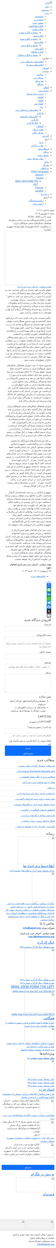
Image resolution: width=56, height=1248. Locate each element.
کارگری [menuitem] (40, 113)
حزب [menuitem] (46, 13)
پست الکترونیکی (43, 634)
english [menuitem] (39, 177)
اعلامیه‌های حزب (38, 576)
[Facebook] (28, 607)
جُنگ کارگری (45, 942)
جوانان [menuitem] (40, 100)
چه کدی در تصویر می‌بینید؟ (39, 727)
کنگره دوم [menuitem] (38, 42)
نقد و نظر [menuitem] (39, 81)
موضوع (47, 662)
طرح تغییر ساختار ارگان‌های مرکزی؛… (37, 815)
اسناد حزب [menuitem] (38, 19)
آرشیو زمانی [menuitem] (37, 203)
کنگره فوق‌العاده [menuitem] (36, 26)
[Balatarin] (28, 590)
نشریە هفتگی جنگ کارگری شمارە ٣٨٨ (37, 946)
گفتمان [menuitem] (45, 68)
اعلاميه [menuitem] (45, 58)
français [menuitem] (39, 187)
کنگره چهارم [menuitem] (37, 29)
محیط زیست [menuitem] (43, 155)
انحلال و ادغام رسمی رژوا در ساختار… (38, 820)
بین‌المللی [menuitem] (45, 168)
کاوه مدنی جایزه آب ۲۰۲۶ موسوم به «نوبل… (35, 826)
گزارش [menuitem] (45, 135)
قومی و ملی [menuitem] (37, 129)
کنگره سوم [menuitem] (38, 35)
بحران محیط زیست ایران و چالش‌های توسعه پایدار (32, 870)
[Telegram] (28, 603)
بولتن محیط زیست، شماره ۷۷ (41, 1085)
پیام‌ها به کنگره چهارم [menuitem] (28, 32)
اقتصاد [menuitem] (40, 97)
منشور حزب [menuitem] (37, 22)
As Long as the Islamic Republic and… (36, 771)
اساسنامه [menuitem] (39, 16)
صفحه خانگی (45, 651)
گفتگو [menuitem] (46, 87)
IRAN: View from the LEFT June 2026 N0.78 (33, 1014)
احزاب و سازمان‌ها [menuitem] (35, 93)
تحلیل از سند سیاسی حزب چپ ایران (38, 782)
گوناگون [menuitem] (39, 126)
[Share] (28, 585)
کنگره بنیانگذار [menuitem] (37, 51)
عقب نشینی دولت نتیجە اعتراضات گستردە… (35, 798)
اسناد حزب (46, 1089)
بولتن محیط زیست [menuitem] (35, 158)
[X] (28, 611)
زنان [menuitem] (41, 106)
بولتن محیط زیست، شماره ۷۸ (41, 1082)
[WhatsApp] (28, 598)
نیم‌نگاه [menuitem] (40, 84)
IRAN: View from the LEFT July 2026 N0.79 (33, 991)
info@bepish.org (45, 1244)
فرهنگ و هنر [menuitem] (43, 148)
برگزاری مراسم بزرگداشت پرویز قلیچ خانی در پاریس (30, 903)
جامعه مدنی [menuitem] (43, 90)
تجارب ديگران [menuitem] (37, 145)
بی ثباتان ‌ (51, 787)
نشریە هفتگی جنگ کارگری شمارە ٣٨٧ (37, 979)
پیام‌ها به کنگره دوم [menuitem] (29, 45)
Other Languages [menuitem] (40, 171)
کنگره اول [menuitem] (38, 48)
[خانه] (48, 3)
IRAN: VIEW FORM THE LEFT (32, 986)
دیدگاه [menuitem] (46, 152)
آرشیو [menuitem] (46, 197)
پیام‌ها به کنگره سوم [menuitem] (29, 39)
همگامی (48, 1018)
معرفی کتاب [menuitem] (37, 132)
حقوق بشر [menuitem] (38, 103)
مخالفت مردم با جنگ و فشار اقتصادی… (37, 776)
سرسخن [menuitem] (45, 9)
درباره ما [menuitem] (45, 194)
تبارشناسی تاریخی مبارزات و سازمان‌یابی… (35, 793)
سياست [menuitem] (45, 71)
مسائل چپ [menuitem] (38, 77)
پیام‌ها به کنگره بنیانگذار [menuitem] (27, 55)
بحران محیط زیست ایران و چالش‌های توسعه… (34, 804)
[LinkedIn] (28, 594)
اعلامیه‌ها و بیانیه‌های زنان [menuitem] (26, 110)
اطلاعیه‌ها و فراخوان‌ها (38, 865)
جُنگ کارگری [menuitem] (32, 123)
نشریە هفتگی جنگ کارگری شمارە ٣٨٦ (37, 983)
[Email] (28, 615)
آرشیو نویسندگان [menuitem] (36, 200)
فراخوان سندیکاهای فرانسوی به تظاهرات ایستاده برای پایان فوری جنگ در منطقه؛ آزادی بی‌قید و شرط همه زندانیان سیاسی (30, 916)
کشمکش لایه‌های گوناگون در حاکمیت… (37, 809)
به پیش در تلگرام (42, 1174)
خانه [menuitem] (47, 6)
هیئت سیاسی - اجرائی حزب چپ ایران (34, 286)
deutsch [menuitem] (39, 174)
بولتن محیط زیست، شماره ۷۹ (41, 1079)
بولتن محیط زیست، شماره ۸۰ (41, 1058)
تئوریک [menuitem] (46, 165)
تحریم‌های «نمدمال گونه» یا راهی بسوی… (36, 765)
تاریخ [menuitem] (47, 139)
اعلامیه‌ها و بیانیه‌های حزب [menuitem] (31, 61)
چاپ (48, 581)
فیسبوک (48, 1194)
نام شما (47, 624)
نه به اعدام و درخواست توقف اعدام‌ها (37, 1049)
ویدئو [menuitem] (47, 161)
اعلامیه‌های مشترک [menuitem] (34, 64)
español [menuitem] (39, 190)
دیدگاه (48, 672)
